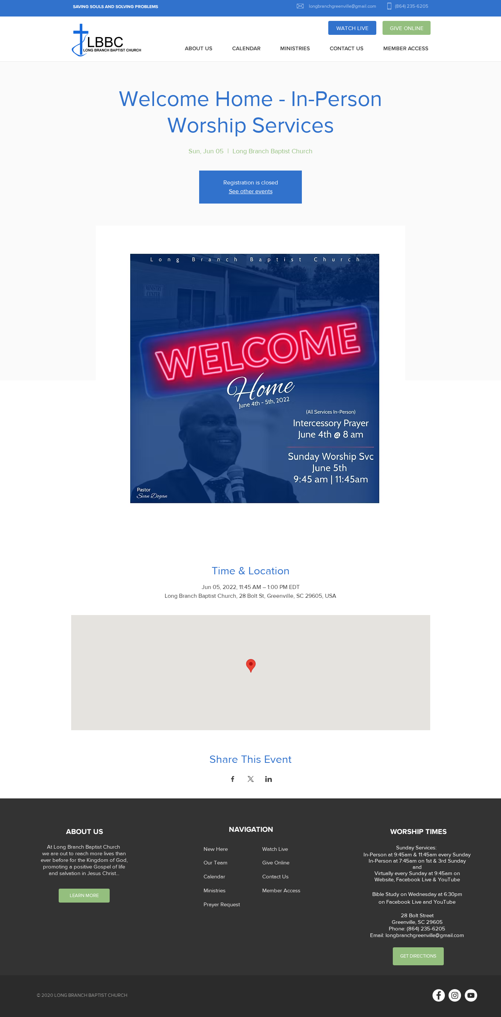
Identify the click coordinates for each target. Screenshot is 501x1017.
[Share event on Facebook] (232, 779)
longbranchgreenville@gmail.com (424, 935)
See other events (251, 191)
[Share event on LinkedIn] (268, 779)
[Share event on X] (250, 779)
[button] (198, 48)
